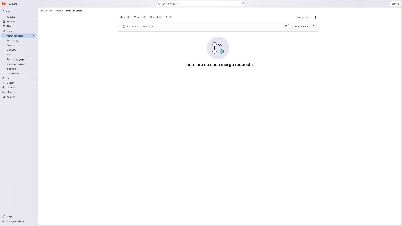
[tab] (125, 17)
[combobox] (300, 26)
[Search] (286, 26)
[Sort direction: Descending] (312, 26)
